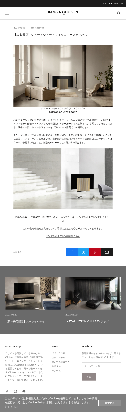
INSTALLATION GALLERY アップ (87, 321)
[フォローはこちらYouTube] (24, 391)
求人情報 (56, 370)
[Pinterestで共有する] (95, 252)
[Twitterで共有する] (83, 252)
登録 (89, 376)
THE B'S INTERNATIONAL (113, 3)
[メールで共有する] (107, 252)
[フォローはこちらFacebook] (7, 391)
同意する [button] (109, 403)
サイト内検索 (58, 353)
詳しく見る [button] (11, 406)
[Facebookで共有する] (72, 252)
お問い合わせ (58, 357)
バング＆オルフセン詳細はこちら (63, 236)
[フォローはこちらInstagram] (15, 391)
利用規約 (56, 366)
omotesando (37, 28)
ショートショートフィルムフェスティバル (70, 119)
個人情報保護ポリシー (63, 362)
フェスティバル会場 (30, 134)
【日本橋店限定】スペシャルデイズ (26, 321)
